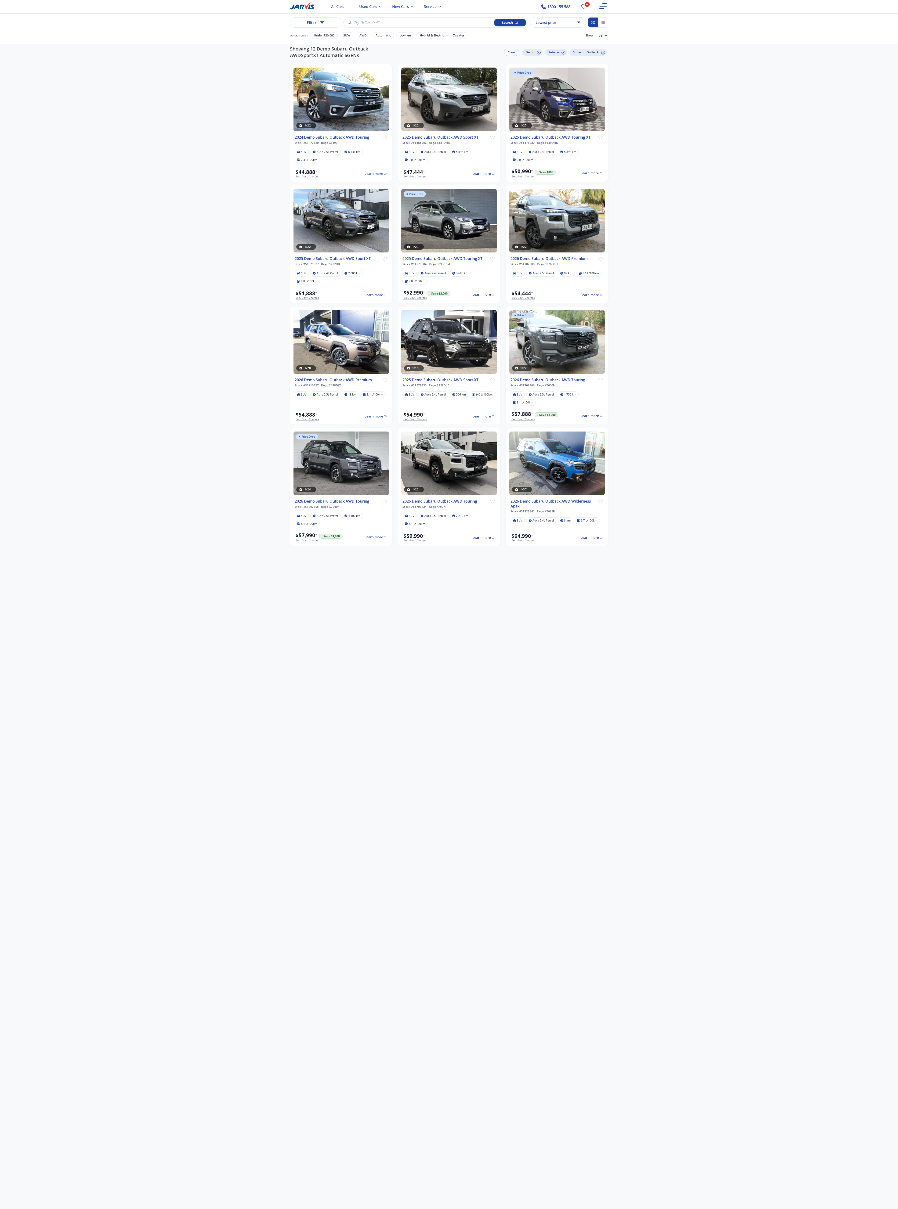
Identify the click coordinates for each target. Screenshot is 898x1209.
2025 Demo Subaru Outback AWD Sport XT (440, 137)
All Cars (337, 6)
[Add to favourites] (384, 137)
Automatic (383, 35)
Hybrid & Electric (432, 35)
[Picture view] (593, 22)
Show (589, 35)
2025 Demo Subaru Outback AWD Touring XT (550, 137)
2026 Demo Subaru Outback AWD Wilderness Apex (551, 504)
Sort (540, 17)
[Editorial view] (603, 22)
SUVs (347, 35)
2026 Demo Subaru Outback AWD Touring (548, 380)
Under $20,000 (324, 35)
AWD (363, 35)
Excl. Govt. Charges (307, 176)
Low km (405, 35)
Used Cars (368, 6)
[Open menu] (603, 6)
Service (430, 6)
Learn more (373, 173)
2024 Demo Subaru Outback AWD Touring (332, 137)
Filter (311, 22)
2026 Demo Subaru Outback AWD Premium (549, 258)
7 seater (458, 35)
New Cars (400, 6)
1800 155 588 (558, 6)
